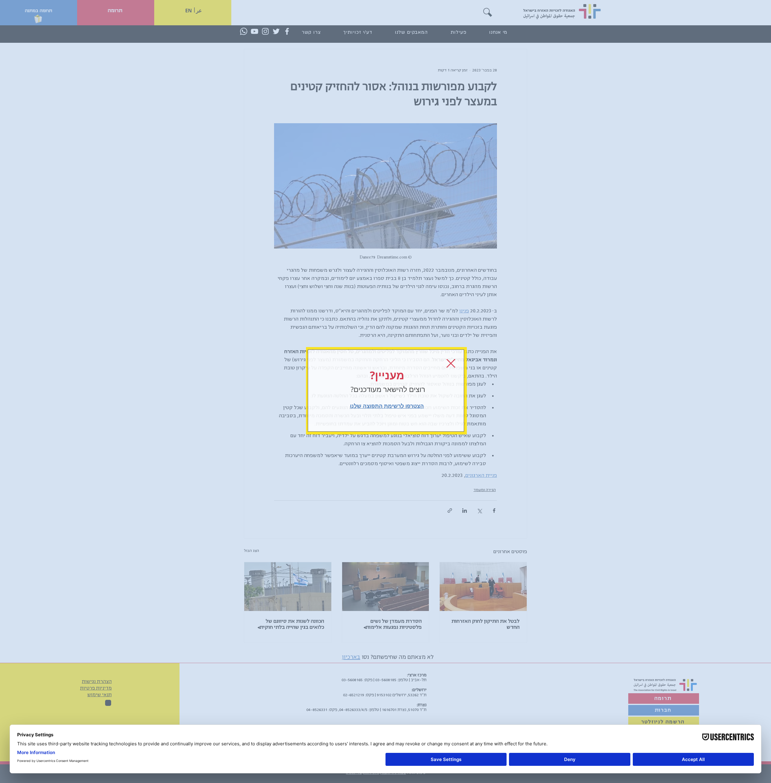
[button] (450, 363)
